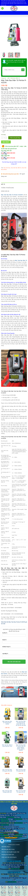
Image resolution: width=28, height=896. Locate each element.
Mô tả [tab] (3, 184)
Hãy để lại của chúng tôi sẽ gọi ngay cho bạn (15, 62)
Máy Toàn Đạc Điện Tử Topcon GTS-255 (7, 770)
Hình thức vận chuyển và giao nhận (10, 852)
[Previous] (3, 34)
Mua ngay (6, 142)
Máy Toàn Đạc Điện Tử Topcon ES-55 (21, 791)
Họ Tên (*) (4, 633)
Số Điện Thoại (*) (6, 646)
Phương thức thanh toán (8, 854)
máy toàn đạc (6, 167)
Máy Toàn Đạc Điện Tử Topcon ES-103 (21, 770)
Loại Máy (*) (5, 653)
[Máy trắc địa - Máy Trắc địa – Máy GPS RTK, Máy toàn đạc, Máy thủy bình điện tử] (14, 8)
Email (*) (4, 639)
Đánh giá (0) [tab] (5, 191)
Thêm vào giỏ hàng (15, 137)
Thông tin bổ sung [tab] (7, 187)
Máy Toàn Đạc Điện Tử (21, 260)
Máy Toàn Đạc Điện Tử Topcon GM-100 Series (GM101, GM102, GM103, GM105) (21, 747)
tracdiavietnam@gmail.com (11, 827)
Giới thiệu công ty (6, 846)
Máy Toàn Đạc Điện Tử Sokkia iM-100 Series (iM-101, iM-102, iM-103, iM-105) (21, 723)
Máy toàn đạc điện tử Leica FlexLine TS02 (7, 745)
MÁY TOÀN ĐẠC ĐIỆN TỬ (14, 78)
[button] (2, 8)
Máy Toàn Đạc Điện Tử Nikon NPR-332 (7, 791)
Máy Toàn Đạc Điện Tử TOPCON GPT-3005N (7, 723)
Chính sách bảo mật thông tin (9, 857)
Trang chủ (3, 78)
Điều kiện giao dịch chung (8, 849)
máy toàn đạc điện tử (16, 167)
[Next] (24, 34)
